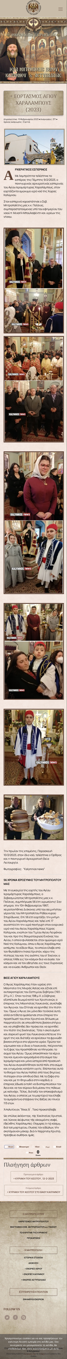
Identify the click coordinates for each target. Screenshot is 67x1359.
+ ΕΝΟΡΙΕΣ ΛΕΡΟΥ (33, 1268)
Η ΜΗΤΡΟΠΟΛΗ (33, 1250)
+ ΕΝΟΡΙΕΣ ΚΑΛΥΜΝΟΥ (33, 1274)
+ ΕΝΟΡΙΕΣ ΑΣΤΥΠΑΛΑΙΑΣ (33, 1279)
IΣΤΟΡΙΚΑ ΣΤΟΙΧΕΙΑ (33, 1257)
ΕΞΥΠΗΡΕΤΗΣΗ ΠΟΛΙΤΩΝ (33, 1291)
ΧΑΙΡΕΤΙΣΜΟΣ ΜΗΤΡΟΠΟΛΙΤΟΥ (33, 1221)
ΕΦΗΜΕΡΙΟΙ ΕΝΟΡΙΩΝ (33, 1299)
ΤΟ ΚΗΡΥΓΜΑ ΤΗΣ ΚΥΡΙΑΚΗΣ (33, 1232)
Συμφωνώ (30, 1353)
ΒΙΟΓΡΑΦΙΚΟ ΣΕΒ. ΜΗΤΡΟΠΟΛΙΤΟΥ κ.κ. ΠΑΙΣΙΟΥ (33, 1226)
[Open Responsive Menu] (61, 9)
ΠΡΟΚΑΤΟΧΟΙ (33, 1238)
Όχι (42, 1353)
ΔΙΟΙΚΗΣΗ (33, 1263)
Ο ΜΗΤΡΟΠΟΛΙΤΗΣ (33, 1214)
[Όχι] (62, 1347)
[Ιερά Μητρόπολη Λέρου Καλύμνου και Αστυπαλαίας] (33, 6)
